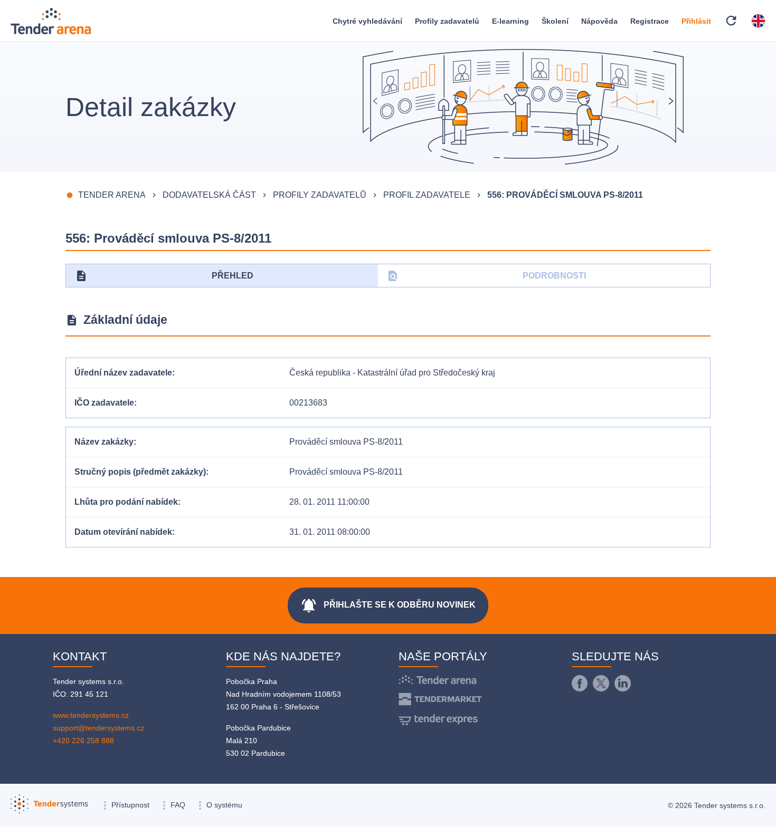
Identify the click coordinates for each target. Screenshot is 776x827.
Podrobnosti (486, 276)
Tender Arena (112, 194)
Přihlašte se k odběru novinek (388, 605)
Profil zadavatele (426, 194)
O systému (224, 805)
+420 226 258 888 (83, 740)
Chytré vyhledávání (367, 21)
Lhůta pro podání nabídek (126, 501)
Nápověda (599, 21)
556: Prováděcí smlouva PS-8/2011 (565, 194)
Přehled (164, 276)
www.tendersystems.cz (91, 715)
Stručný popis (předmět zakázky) (140, 471)
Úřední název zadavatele (123, 372)
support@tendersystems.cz (98, 728)
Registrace (649, 21)
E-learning (510, 21)
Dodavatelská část (209, 194)
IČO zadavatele (104, 402)
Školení (555, 21)
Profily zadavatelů (447, 21)
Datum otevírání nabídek (123, 531)
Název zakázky (104, 441)
